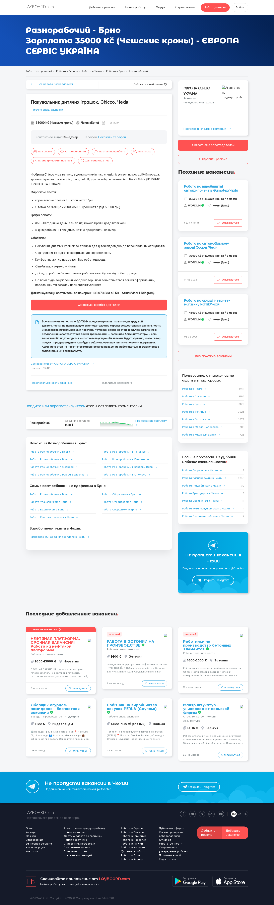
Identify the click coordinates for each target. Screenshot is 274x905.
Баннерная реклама (39, 843)
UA (239, 814)
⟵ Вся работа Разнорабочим (52, 84)
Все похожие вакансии (213, 356)
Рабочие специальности (47, 109)
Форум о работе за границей (83, 836)
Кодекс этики (168, 859)
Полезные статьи (75, 851)
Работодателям (215, 7)
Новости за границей (78, 855)
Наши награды (35, 847)
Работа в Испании (133, 847)
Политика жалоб (170, 855)
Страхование (185, 7)
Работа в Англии (132, 843)
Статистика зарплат (78, 847)
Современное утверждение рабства (173, 849)
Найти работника (75, 840)
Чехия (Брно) (90, 122)
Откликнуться (230, 223)
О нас (29, 828)
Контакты (32, 851)
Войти (240, 7)
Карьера (31, 832)
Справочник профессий (79, 843)
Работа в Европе (132, 828)
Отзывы (31, 836)
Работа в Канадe (132, 859)
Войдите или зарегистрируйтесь (55, 406)
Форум (160, 7)
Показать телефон (112, 137)
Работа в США (130, 855)
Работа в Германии (133, 836)
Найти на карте (74, 832)
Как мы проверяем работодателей (171, 834)
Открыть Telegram (216, 580)
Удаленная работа (133, 851)
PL (245, 814)
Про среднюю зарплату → (151, 422)
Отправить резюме (213, 159)
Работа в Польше (132, 832)
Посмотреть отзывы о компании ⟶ (207, 129)
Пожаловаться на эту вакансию (52, 383)
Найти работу (135, 7)
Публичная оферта (171, 828)
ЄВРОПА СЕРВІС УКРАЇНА (197, 91)
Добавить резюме (102, 7)
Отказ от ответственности (170, 842)
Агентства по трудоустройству (84, 828)
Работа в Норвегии (133, 840)
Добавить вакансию (233, 832)
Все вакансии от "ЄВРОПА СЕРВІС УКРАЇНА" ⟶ (62, 363)
